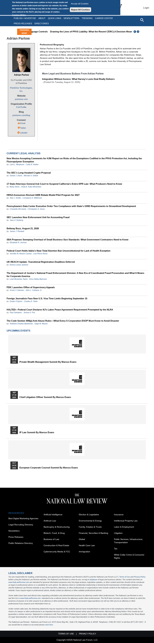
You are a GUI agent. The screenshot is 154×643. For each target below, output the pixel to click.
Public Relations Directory (20, 543)
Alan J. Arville (15, 198)
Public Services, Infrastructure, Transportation (128, 541)
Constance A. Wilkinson (32, 198)
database (93, 580)
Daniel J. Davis (16, 176)
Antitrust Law (50, 520)
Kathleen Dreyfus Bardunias (21, 324)
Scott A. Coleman (17, 290)
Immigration (84, 551)
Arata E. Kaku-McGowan (31, 187)
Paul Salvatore (16, 312)
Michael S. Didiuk (31, 176)
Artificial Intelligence (53, 514)
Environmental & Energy (90, 520)
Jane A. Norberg (16, 220)
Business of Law (51, 539)
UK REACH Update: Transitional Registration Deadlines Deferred (41, 262)
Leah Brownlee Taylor (19, 279)
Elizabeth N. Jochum (18, 242)
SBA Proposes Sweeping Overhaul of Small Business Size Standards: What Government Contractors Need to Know (67, 239)
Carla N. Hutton (32, 164)
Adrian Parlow (21, 75)
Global (82, 539)
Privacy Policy (139, 577)
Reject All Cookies (80, 9)
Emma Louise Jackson (19, 265)
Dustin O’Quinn (16, 301)
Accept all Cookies (79, 3)
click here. (49, 625)
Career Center (104, 18)
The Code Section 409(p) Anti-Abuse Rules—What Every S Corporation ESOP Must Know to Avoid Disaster (63, 320)
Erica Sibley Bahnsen (38, 279)
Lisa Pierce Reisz (40, 254)
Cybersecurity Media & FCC (57, 551)
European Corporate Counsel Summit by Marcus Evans (48, 467)
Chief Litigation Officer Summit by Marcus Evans (45, 397)
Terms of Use (124, 577)
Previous (135, 32)
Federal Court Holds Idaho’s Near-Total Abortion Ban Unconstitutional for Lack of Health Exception (58, 250)
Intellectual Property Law (125, 520)
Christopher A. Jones (36, 209)
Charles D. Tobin (31, 301)
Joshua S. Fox (29, 312)
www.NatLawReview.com (18, 582)
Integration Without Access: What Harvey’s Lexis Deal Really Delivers (78, 79)
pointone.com (21, 99)
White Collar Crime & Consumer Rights (129, 556)
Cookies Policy (19, 15)
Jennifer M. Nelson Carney (21, 254)
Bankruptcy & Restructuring (57, 527)
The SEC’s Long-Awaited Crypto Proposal (29, 172)
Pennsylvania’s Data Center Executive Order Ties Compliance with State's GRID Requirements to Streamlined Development (71, 206)
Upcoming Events (18, 330)
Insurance (118, 514)
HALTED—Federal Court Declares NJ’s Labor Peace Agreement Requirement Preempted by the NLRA (60, 309)
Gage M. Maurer (41, 324)
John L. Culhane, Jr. (34, 290)
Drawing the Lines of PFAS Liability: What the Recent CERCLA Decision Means (80, 31)
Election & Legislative (89, 514)
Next (138, 32)
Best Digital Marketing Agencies (23, 518)
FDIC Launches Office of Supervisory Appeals (31, 287)
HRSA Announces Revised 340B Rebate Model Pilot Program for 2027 (43, 195)
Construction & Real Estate (56, 545)
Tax (115, 548)
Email (22, 123)
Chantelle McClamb (18, 209)
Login (146, 7)
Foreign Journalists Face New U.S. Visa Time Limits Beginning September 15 (47, 298)
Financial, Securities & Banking (93, 533)
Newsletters (71, 18)
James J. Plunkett (17, 231)
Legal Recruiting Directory (20, 524)
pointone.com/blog (21, 115)
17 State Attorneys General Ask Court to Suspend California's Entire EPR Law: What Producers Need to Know (64, 184)
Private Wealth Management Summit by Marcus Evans (47, 362)
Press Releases (15, 537)
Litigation (118, 533)
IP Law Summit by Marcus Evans (36, 432)
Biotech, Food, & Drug (54, 533)
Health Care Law (87, 545)
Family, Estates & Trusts (90, 527)
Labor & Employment (124, 527)
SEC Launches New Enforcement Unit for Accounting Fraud (38, 217)
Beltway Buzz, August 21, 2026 (23, 228)
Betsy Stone (15, 187)
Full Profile (21, 107)
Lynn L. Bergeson (17, 164)
